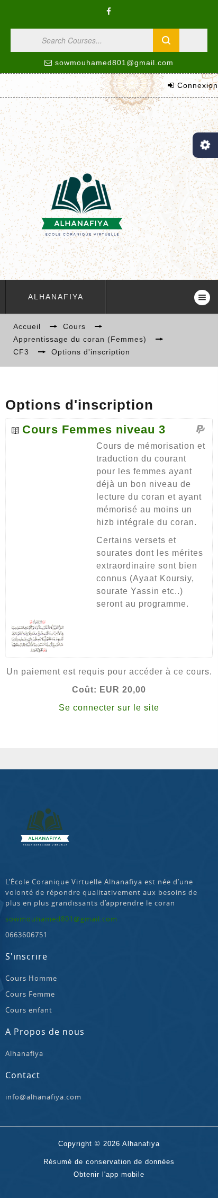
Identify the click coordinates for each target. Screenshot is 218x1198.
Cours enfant (28, 1010)
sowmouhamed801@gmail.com (114, 62)
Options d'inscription (90, 352)
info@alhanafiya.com (43, 1097)
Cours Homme (31, 978)
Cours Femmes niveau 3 (94, 430)
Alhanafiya (56, 296)
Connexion (197, 85)
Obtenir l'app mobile (109, 1174)
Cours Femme (30, 994)
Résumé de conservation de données (109, 1162)
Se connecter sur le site (109, 707)
